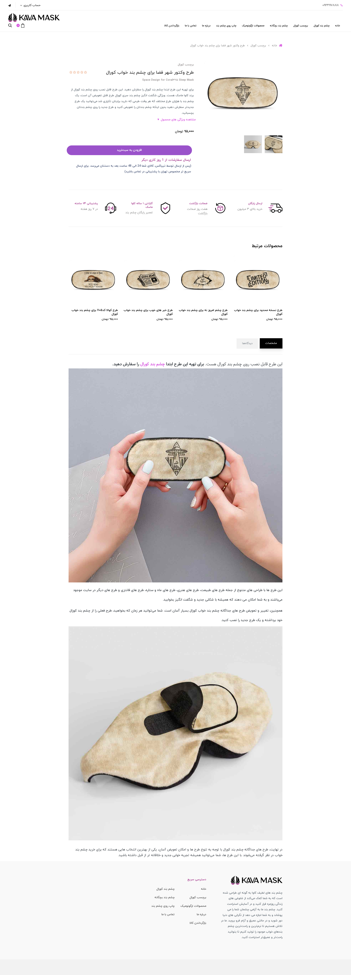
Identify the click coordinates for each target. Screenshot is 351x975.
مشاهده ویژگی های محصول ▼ (176, 120)
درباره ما (206, 25)
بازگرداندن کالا (171, 25)
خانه (337, 25)
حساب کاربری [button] (31, 5)
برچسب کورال (300, 25)
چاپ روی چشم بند (226, 25)
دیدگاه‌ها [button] (247, 343)
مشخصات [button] (271, 343)
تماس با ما (191, 25)
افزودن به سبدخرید (129, 150)
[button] (20, 25)
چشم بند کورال (322, 25)
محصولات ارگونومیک (253, 25)
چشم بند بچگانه (279, 25)
